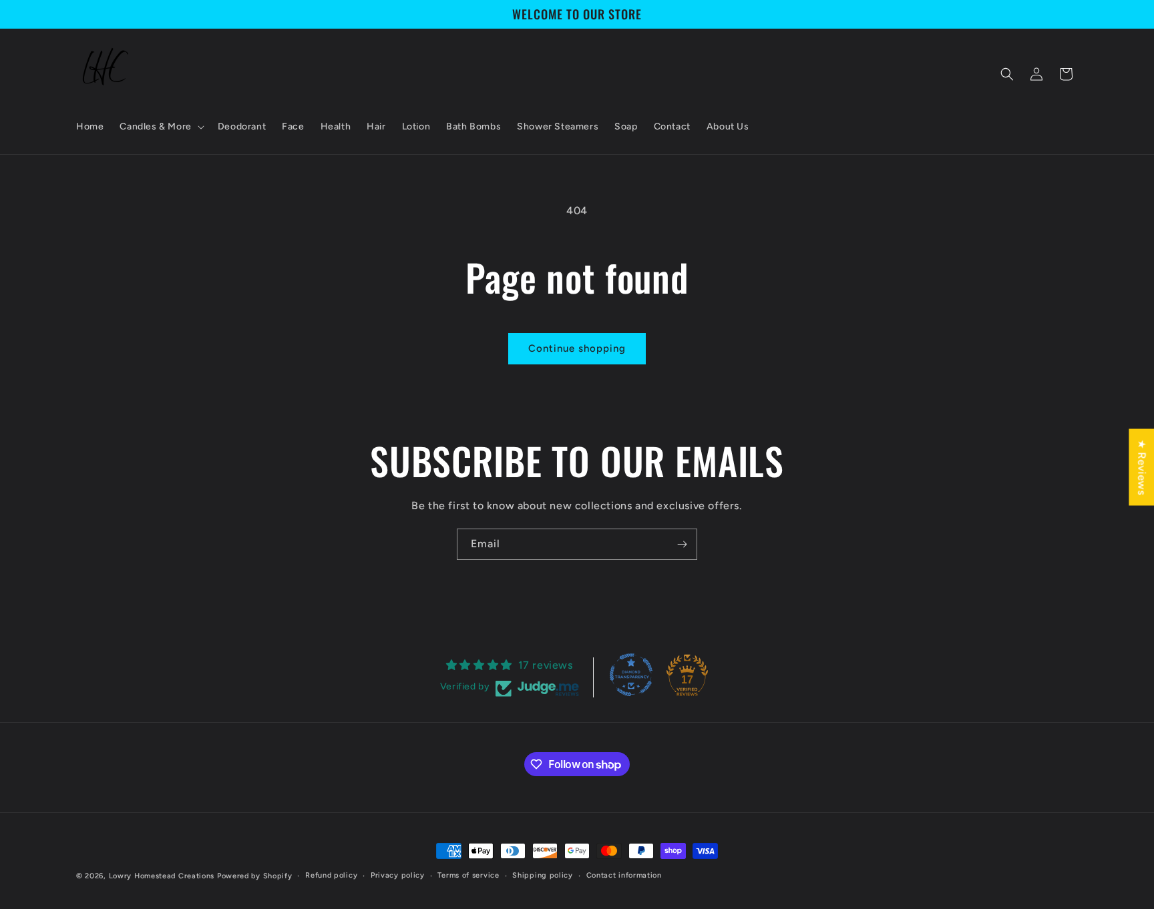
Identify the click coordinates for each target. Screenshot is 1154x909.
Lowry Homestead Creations (162, 876)
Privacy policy (398, 875)
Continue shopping (577, 348)
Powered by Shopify (255, 876)
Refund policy (331, 875)
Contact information (624, 875)
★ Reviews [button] (1141, 467)
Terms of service (468, 875)
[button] (160, 127)
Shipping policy (542, 875)
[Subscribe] (682, 544)
